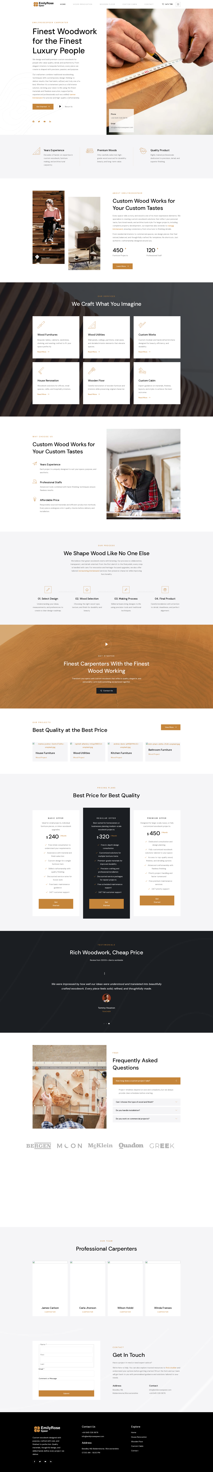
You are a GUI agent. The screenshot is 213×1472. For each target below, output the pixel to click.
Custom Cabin (137, 1446)
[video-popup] (60, 107)
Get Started (56, 904)
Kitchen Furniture (121, 753)
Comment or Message (48, 1378)
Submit (66, 1393)
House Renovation (139, 1437)
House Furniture (45, 753)
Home (133, 1432)
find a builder (171, 1368)
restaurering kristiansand (88, 571)
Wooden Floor (137, 1441)
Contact (134, 1450)
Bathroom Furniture (160, 750)
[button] (104, 1023)
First (42, 1354)
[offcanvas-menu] (178, 4)
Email (41, 1369)
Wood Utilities (81, 753)
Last (42, 1364)
